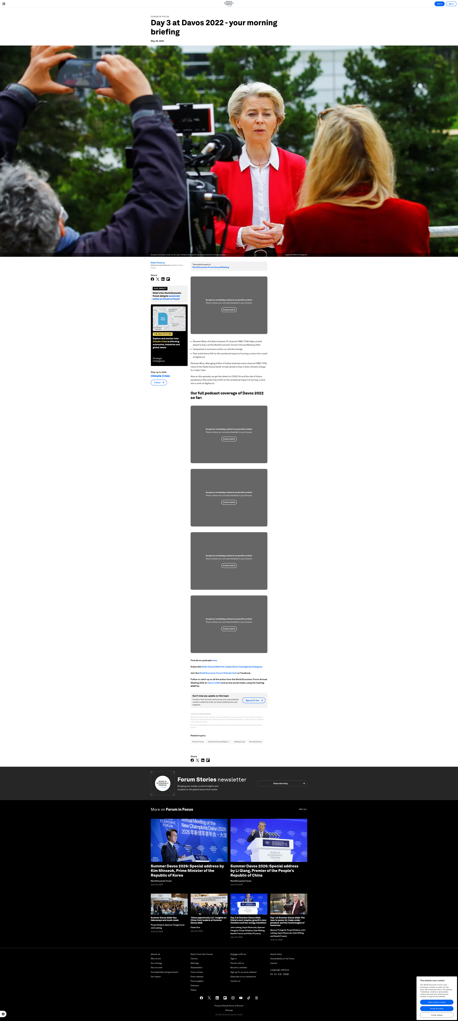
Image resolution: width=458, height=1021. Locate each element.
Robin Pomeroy (158, 263)
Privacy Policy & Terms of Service (229, 1006)
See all (303, 809)
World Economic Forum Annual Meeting (211, 267)
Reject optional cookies (436, 1002)
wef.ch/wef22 (214, 683)
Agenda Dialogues (253, 666)
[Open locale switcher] (3, 1014)
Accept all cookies (437, 1009)
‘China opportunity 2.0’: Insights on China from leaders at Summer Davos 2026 (208, 920)
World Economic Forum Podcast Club (218, 673)
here (214, 660)
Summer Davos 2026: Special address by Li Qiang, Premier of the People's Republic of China (264, 871)
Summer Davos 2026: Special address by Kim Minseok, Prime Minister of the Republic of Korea (187, 871)
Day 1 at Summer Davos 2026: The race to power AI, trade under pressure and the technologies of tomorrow (287, 921)
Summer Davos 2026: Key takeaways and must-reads (165, 918)
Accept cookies (229, 310)
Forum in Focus (160, 16)
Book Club (238, 666)
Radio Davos (208, 666)
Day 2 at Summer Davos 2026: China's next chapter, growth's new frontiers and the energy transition (248, 920)
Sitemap (229, 1010)
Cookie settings (437, 1015)
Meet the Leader (223, 666)
